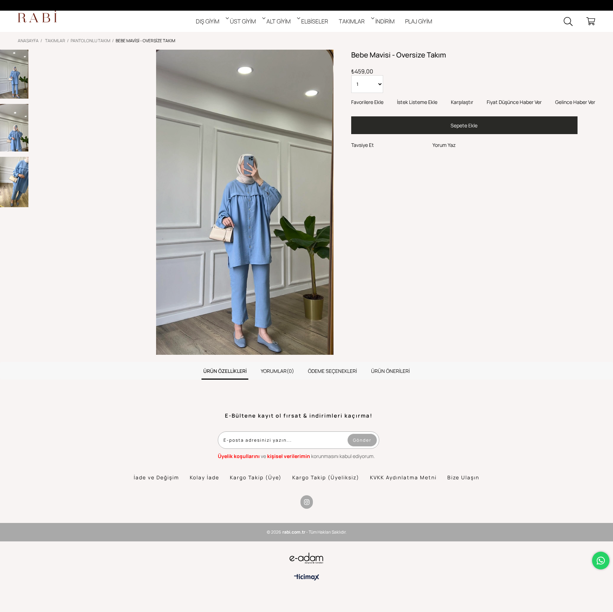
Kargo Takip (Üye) (256, 477)
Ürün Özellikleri (225, 371)
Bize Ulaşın (463, 477)
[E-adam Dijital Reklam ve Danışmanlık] (306, 558)
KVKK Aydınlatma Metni (403, 477)
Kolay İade (204, 477)
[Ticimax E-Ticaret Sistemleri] (306, 577)
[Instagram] (306, 502)
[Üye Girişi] (579, 21)
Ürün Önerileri (390, 371)
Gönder (362, 440)
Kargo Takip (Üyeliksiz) (325, 477)
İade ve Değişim (156, 477)
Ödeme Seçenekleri (332, 371)
